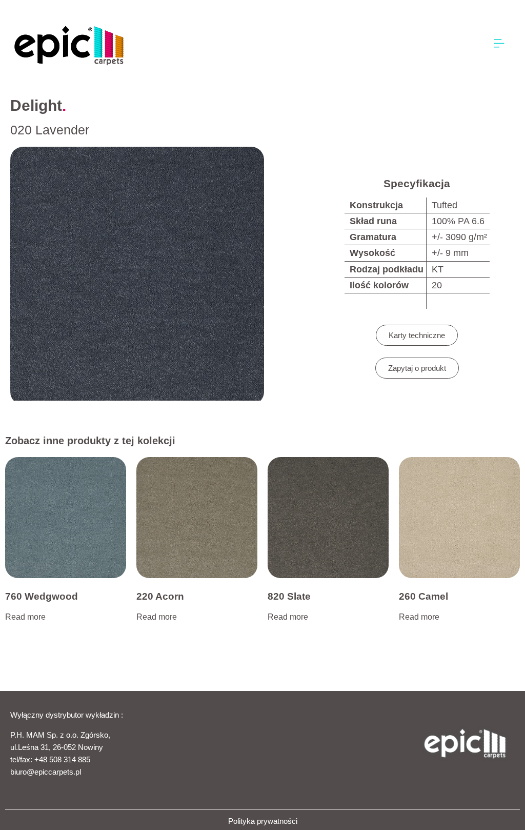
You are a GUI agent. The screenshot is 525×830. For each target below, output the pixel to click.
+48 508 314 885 (62, 759)
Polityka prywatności (262, 821)
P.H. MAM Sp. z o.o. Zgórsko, (60, 734)
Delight (36, 105)
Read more (25, 616)
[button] (499, 44)
